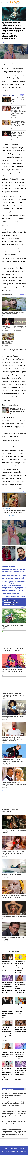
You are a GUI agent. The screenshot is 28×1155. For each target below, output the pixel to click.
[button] (14, 14)
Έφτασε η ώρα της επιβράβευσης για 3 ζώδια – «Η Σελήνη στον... (7, 1072)
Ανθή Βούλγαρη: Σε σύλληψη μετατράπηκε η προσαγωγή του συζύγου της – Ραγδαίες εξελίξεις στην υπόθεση (14, 594)
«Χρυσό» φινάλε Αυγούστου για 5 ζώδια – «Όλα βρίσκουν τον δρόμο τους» (20, 1072)
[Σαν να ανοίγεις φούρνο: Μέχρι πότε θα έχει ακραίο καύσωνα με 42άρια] (5, 410)
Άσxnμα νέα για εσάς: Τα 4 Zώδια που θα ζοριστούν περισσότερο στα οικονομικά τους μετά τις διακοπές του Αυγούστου (14, 577)
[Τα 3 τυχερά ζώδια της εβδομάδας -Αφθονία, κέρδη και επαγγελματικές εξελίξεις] (7, 978)
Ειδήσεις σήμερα (8, 566)
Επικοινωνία (21, 1148)
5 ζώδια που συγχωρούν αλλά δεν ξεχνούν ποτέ (7, 1052)
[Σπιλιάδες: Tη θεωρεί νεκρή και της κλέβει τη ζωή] (7, 957)
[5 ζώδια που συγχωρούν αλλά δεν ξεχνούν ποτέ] (7, 1046)
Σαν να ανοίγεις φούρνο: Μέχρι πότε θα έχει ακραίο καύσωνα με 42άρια (17, 410)
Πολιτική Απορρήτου (13, 1148)
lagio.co (14, 1152)
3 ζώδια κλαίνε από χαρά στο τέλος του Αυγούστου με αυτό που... (20, 966)
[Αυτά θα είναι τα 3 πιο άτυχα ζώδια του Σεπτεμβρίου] (20, 1000)
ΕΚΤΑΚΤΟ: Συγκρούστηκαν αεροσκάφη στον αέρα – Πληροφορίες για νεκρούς (13, 582)
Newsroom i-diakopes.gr (9, 63)
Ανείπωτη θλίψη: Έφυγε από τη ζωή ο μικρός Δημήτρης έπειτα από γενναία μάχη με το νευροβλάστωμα (13, 571)
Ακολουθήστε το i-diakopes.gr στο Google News (11, 602)
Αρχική (5, 1148)
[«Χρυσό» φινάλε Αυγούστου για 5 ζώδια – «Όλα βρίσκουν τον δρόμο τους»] (20, 1064)
